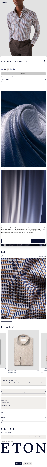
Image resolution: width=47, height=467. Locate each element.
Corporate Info (4, 422)
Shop (2, 412)
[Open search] (25, 463)
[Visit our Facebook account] (13, 429)
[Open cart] (27, 463)
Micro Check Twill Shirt (12, 370)
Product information (5, 79)
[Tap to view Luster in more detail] (23, 130)
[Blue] (11, 69)
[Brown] (8, 69)
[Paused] (44, 244)
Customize (23, 240)
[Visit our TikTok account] (7, 429)
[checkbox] (45, 61)
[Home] (23, 448)
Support (3, 414)
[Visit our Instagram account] (1, 429)
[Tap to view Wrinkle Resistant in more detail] (23, 210)
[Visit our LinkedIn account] (10, 429)
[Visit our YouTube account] (5, 429)
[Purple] (2, 69)
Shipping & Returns (5, 81)
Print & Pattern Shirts (5, 59)
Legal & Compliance (5, 420)
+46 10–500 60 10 (5, 402)
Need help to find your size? (7, 76)
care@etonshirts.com (5, 405)
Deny (9, 240)
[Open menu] (30, 463)
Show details (40, 236)
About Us (3, 417)
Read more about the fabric (6, 321)
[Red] (5, 69)
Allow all (38, 240)
